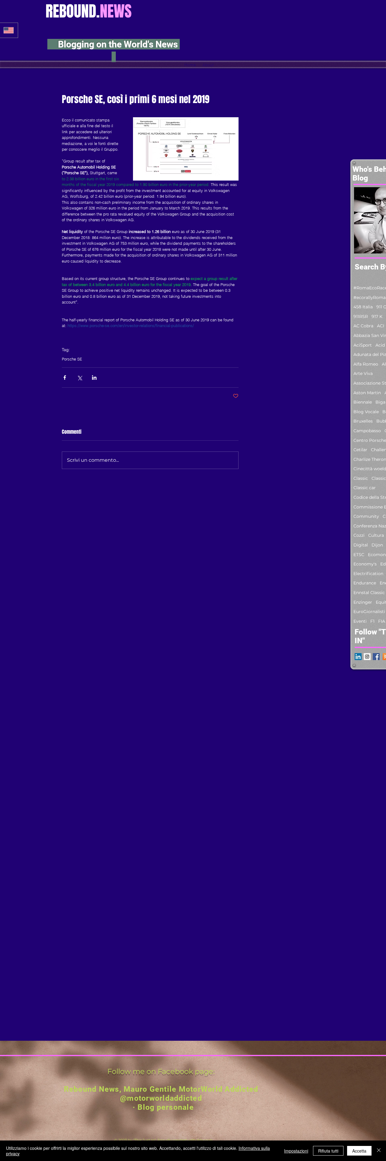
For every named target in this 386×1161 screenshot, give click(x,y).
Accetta (359, 1151)
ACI (380, 326)
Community (366, 516)
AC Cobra (363, 326)
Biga (380, 402)
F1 (372, 621)
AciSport (362, 345)
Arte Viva (363, 373)
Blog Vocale (366, 411)
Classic (360, 478)
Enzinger (362, 602)
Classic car (364, 487)
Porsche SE (72, 359)
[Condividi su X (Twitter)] (79, 377)
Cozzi (359, 535)
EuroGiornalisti (369, 611)
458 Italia (363, 307)
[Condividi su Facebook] (65, 377)
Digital (360, 545)
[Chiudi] (378, 1150)
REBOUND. (89, 11)
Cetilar (360, 449)
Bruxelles (363, 421)
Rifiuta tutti (328, 1151)
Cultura (376, 535)
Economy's (365, 564)
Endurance (364, 583)
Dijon (377, 545)
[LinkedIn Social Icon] (358, 656)
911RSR (360, 316)
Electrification (368, 573)
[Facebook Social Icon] (376, 656)
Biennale (362, 402)
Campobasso (367, 430)
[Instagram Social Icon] (367, 656)
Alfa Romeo (365, 364)
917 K (377, 316)
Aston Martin (367, 392)
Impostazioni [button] (296, 1151)
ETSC (358, 554)
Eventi (360, 621)
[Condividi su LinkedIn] (94, 377)
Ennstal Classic (369, 592)
